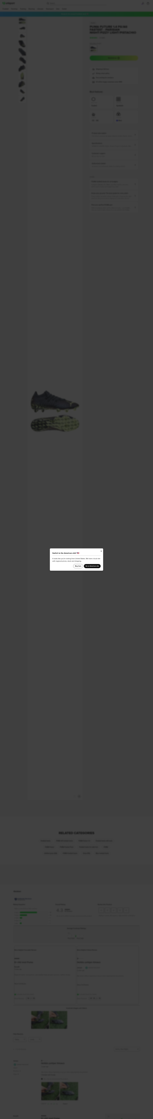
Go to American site (92, 566)
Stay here (78, 566)
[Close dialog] (101, 551)
